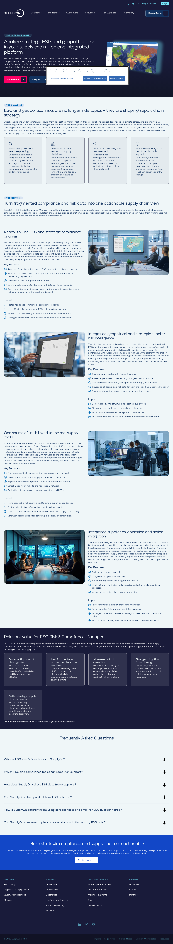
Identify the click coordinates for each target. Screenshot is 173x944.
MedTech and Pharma (57, 900)
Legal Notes (109, 939)
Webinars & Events (97, 895)
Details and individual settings (62, 78)
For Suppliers (109, 13)
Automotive (52, 889)
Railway (50, 910)
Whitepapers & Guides (99, 884)
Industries (53, 13)
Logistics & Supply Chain (16, 889)
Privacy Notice (125, 939)
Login (165, 3)
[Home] (14, 13)
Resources (89, 13)
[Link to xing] (86, 925)
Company (129, 13)
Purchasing (9, 884)
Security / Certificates (146, 939)
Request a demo (41, 80)
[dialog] (87, 75)
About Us (134, 884)
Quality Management (15, 895)
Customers (72, 13)
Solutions (35, 13)
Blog (90, 900)
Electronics (51, 895)
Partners (134, 895)
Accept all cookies (116, 78)
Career (133, 889)
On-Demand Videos (98, 889)
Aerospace (51, 884)
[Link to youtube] (93, 925)
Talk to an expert (86, 861)
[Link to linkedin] (79, 925)
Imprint (97, 939)
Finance (8, 900)
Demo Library (95, 905)
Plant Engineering (55, 905)
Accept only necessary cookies (95, 78)
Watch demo (13, 79)
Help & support (149, 3)
